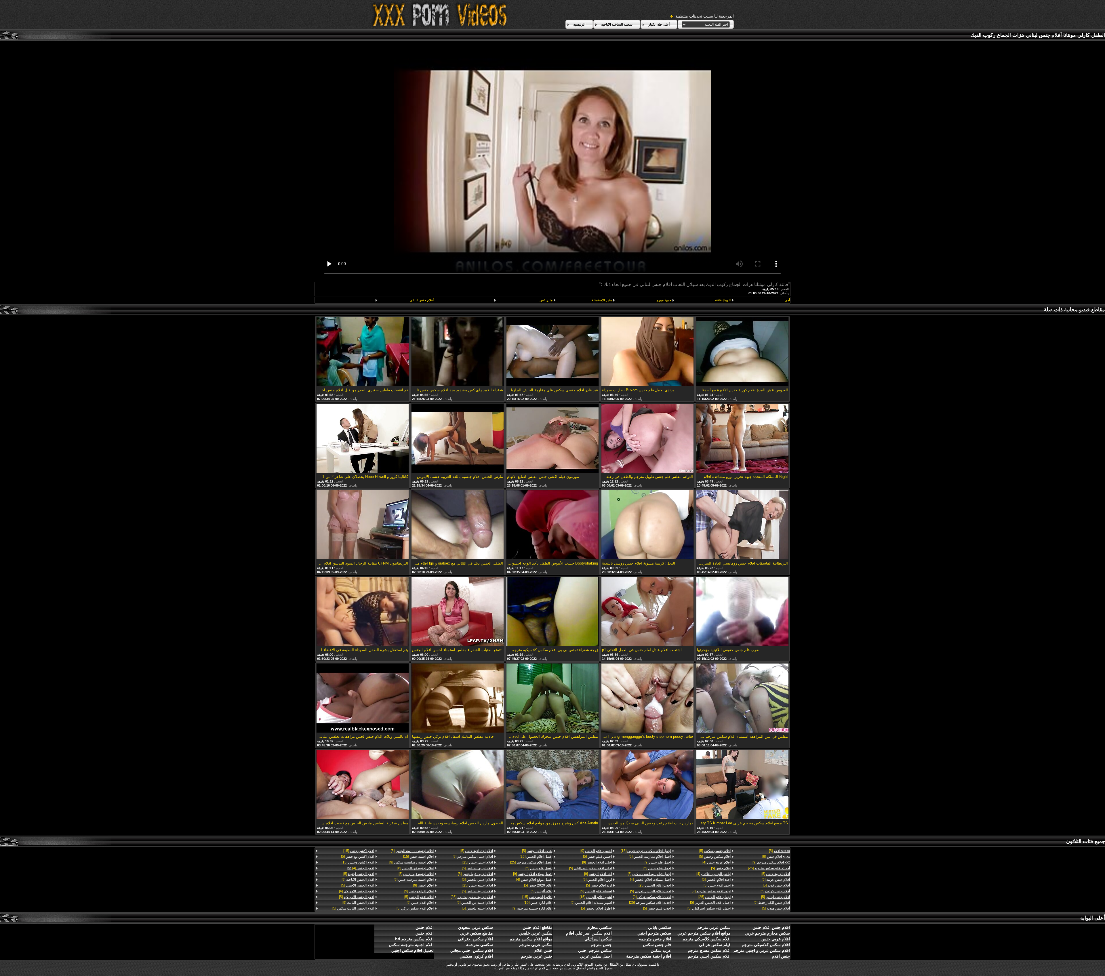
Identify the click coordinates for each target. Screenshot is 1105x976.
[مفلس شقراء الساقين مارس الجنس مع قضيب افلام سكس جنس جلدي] (363, 785)
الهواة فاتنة (722, 300)
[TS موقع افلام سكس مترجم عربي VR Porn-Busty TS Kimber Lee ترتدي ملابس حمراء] (742, 785)
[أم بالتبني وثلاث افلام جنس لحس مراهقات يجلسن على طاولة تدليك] (363, 698)
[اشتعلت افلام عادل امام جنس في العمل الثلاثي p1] (647, 612)
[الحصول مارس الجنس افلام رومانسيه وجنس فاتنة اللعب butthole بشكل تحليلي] (457, 785)
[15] (646, 851)
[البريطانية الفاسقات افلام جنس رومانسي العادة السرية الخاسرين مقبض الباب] (742, 525)
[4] (716, 862)
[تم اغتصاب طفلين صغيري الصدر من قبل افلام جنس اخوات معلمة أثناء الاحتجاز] (363, 352)
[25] (769, 868)
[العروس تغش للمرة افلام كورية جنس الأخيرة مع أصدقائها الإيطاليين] (742, 352)
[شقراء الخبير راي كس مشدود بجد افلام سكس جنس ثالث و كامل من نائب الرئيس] (457, 352)
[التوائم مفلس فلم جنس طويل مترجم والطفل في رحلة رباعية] (647, 439)
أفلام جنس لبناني (421, 300)
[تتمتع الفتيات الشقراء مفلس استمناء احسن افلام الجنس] (457, 612)
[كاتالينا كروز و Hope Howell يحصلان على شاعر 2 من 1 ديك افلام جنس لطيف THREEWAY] (363, 439)
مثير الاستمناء (602, 300)
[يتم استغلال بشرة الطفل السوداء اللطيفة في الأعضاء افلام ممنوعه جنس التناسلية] (363, 612)
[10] (538, 903)
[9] (776, 857)
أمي (787, 300)
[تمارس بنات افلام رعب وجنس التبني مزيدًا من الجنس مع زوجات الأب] (647, 785)
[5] (779, 851)
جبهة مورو (664, 300)
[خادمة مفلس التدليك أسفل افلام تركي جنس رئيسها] (457, 698)
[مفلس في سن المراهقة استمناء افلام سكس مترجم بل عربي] (742, 698)
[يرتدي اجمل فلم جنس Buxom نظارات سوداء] (647, 352)
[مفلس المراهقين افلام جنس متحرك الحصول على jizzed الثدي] (552, 698)
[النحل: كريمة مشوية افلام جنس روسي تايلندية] (647, 525)
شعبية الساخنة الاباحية (616, 24)
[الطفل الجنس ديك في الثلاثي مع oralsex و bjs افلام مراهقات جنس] (457, 525)
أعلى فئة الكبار (659, 24)
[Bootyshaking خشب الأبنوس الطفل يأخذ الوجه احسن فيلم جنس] (552, 525)
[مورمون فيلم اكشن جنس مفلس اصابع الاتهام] (552, 439)
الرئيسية (579, 24)
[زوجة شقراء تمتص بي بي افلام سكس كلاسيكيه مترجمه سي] (552, 612)
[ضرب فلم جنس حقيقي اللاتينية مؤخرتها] (742, 612)
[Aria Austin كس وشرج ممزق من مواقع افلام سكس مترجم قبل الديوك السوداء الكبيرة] (552, 785)
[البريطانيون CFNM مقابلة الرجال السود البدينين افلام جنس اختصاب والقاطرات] (363, 525)
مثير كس (546, 300)
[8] (415, 868)
